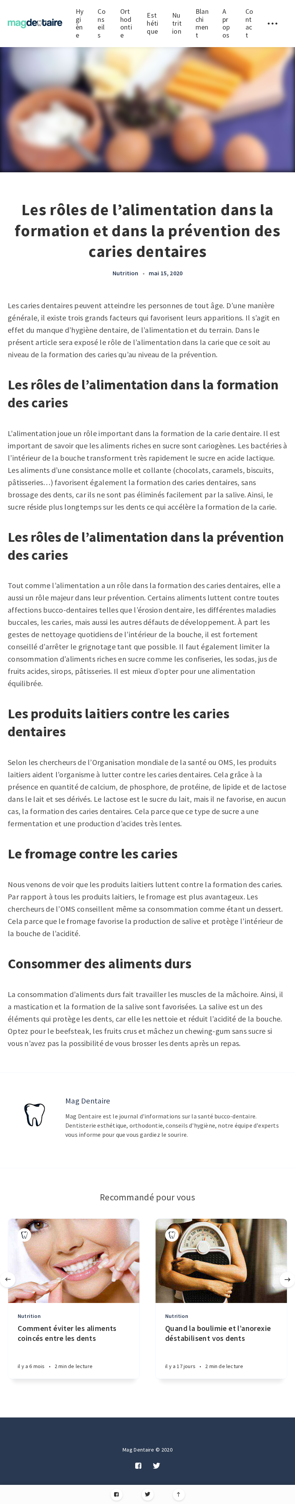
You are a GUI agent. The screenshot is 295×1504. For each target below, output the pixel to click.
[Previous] (7, 1279)
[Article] (73, 1261)
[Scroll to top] (179, 1495)
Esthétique (152, 23)
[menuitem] (35, 23)
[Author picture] (34, 1115)
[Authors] (24, 1235)
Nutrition (177, 23)
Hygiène (80, 23)
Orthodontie (126, 23)
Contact (249, 23)
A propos (226, 23)
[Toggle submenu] (272, 23)
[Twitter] (148, 1495)
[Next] (287, 1279)
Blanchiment (202, 23)
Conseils (102, 23)
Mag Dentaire (87, 1100)
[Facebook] (117, 1495)
